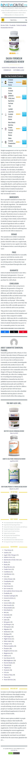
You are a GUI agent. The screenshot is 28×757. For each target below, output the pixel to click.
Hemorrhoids (8, 608)
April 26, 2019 (14, 461)
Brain (5, 564)
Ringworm (7, 653)
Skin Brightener (8, 660)
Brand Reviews (8, 567)
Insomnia (6, 615)
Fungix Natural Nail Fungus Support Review (12, 525)
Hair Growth (7, 605)
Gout (5, 600)
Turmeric (6, 670)
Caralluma (7, 572)
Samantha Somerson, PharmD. (13, 67)
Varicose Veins (8, 675)
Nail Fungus (7, 636)
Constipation (8, 581)
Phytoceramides (9, 646)
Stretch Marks (8, 663)
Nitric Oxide (7, 641)
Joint (5, 620)
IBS (5, 612)
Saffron (6, 656)
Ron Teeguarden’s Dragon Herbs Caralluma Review (13, 542)
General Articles (9, 598)
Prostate (6, 648)
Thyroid (6, 665)
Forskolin (7, 70)
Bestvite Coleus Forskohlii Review (14, 431)
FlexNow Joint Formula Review (9, 533)
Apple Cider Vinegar (10, 555)
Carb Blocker (8, 574)
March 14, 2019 (14, 489)
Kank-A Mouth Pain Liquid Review (10, 537)
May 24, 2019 (14, 433)
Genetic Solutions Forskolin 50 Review (14, 459)
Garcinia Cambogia (9, 596)
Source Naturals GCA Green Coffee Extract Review (13, 539)
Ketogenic (7, 622)
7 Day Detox (7, 550)
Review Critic (21, 328)
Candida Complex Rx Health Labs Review (12, 531)
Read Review (24, 82)
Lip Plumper (7, 624)
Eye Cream (7, 588)
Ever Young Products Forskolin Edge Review (14, 487)
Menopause (7, 627)
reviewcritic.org (14, 750)
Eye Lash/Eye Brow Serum (11, 591)
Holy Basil (7, 610)
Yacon (6, 677)
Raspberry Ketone (9, 651)
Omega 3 (6, 644)
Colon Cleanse (8, 579)
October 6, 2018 (18, 70)
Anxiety (6, 552)
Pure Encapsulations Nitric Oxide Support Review (13, 522)
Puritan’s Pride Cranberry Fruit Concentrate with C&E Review (15, 527)
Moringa (6, 634)
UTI (5, 672)
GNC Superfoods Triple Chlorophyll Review (12, 535)
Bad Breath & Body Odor (11, 560)
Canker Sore (7, 569)
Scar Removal (8, 658)
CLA (5, 576)
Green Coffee (8, 603)
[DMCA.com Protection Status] (14, 753)
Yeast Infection (8, 680)
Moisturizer (7, 632)
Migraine (6, 629)
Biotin (5, 562)
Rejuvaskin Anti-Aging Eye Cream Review (12, 529)
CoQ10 (6, 584)
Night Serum (7, 639)
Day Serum (7, 586)
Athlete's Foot (8, 557)
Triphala (6, 668)
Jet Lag (6, 617)
